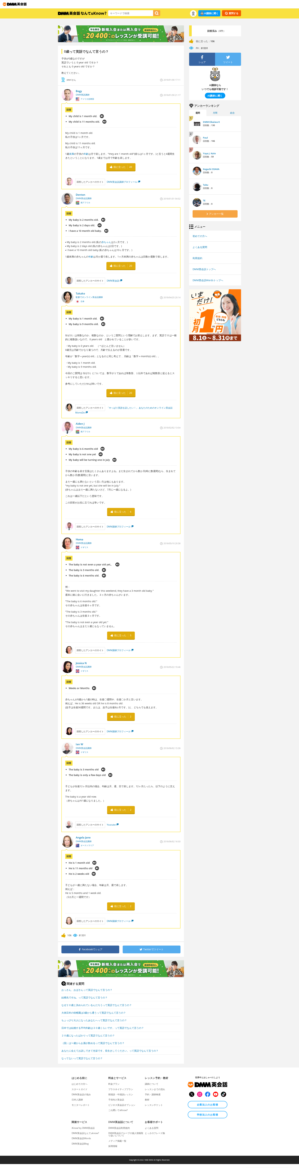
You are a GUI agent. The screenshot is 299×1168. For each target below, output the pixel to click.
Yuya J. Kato (209, 153)
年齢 (86, 153)
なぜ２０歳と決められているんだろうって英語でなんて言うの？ (96, 1005)
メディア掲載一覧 (117, 1140)
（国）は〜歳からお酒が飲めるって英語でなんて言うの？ (92, 1043)
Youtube (111, 824)
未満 (71, 153)
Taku (205, 184)
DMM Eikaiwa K (211, 121)
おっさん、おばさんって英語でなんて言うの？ (86, 989)
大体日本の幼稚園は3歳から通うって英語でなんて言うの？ (93, 1012)
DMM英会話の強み (81, 1094)
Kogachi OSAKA (211, 169)
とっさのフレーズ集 (155, 1133)
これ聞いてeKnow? (118, 1110)
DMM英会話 (113, 280)
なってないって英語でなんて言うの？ (82, 1058)
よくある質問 (200, 247)
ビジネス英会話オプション (121, 1105)
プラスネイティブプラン (120, 1089)
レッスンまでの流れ (155, 1089)
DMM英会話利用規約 (119, 1127)
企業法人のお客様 (207, 1104)
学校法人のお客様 (207, 1114)
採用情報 (112, 1146)
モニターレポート (81, 1105)
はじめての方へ (79, 1083)
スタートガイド (79, 1089)
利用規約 (197, 258)
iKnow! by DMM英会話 (83, 1127)
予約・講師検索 (153, 1094)
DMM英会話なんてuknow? (85, 1133)
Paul (205, 137)
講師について (151, 1083)
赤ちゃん (106, 242)
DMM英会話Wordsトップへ (208, 280)
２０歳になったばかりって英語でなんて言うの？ (88, 1035)
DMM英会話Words (81, 1138)
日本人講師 (77, 1099)
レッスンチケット (154, 1105)
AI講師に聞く (211, 13)
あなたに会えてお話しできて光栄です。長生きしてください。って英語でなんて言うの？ (109, 1050)
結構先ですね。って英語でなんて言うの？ (84, 997)
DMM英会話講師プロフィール (122, 181)
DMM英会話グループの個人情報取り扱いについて (125, 1134)
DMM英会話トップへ (204, 269)
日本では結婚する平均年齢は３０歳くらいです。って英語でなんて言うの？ (102, 1027)
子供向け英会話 (116, 1099)
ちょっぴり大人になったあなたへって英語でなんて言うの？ (94, 1020)
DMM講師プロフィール (118, 526)
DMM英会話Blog (80, 1143)
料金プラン (114, 1083)
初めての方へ (200, 236)
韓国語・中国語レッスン (120, 1094)
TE (204, 200)
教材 (147, 1099)
